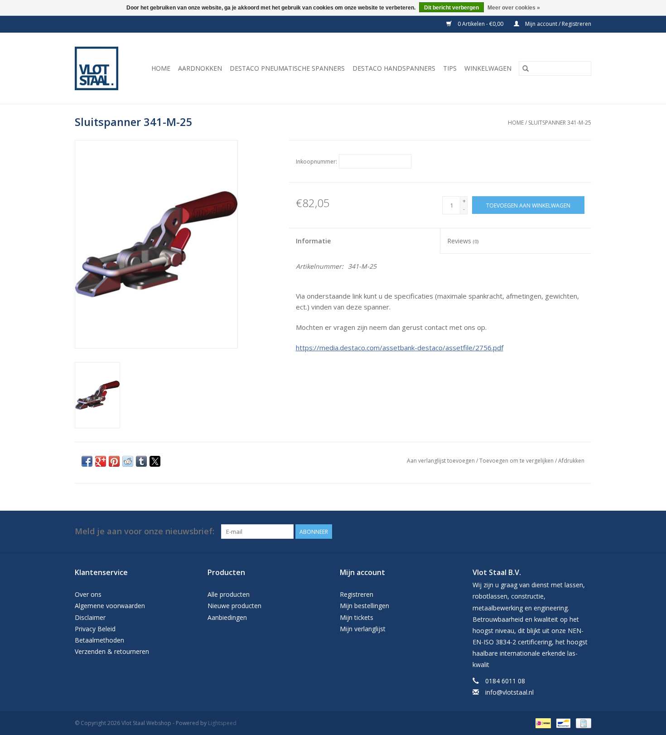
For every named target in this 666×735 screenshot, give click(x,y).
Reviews (462, 241)
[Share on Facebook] (87, 461)
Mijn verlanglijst (363, 628)
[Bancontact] (562, 722)
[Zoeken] (525, 68)
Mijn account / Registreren (557, 24)
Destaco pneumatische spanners (287, 68)
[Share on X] (155, 461)
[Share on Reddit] (127, 461)
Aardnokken (200, 68)
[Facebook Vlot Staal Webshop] (567, 531)
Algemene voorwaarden (110, 605)
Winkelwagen (488, 68)
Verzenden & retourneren (112, 651)
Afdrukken (571, 460)
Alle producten (229, 594)
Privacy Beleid (95, 628)
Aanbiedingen (227, 617)
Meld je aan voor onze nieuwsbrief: (144, 531)
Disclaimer (90, 617)
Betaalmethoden (99, 640)
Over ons (88, 594)
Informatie (313, 241)
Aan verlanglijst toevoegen (441, 460)
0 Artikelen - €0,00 (480, 24)
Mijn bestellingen (364, 605)
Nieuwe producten (234, 605)
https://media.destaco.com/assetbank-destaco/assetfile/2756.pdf (399, 347)
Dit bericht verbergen (451, 8)
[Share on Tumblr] (141, 461)
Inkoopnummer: (316, 161)
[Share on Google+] (100, 461)
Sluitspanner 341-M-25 (559, 122)
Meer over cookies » (513, 8)
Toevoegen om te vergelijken (517, 460)
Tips (450, 68)
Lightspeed (222, 723)
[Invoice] (582, 722)
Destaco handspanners (393, 68)
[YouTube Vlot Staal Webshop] (584, 531)
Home (160, 68)
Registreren (356, 594)
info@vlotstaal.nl (509, 692)
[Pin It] (114, 461)
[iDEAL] (542, 722)
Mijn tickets (356, 617)
